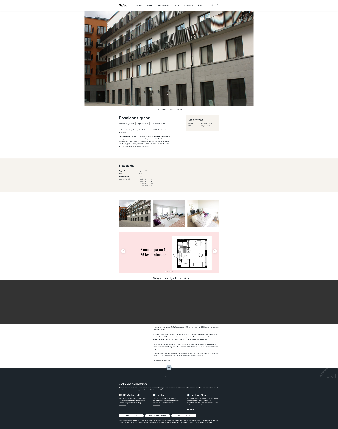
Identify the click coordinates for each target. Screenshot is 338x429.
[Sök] (217, 5)
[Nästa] (214, 251)
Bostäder (139, 5)
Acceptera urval (183, 415)
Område (179, 109)
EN (201, 5)
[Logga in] (212, 5)
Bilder (171, 109)
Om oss (176, 5)
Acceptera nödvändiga (157, 415)
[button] (169, 367)
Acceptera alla (131, 415)
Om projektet (161, 109)
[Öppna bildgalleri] (135, 213)
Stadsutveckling (163, 5)
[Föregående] (123, 251)
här (169, 360)
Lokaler (149, 5)
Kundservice (188, 5)
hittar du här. (208, 422)
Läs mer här (122, 405)
